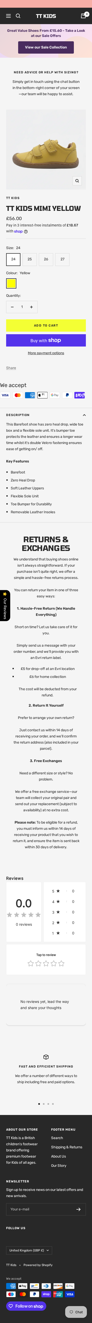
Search (57, 1138)
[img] (23, 915)
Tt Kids (13, 198)
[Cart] (83, 16)
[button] (65, 891)
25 (30, 259)
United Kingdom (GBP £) (26, 1250)
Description (18, 415)
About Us (58, 1156)
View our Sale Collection (46, 47)
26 (46, 259)
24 (13, 259)
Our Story (58, 1165)
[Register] (78, 1209)
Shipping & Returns (66, 1147)
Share (11, 368)
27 (62, 259)
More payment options (46, 353)
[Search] (18, 16)
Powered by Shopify (38, 1265)
